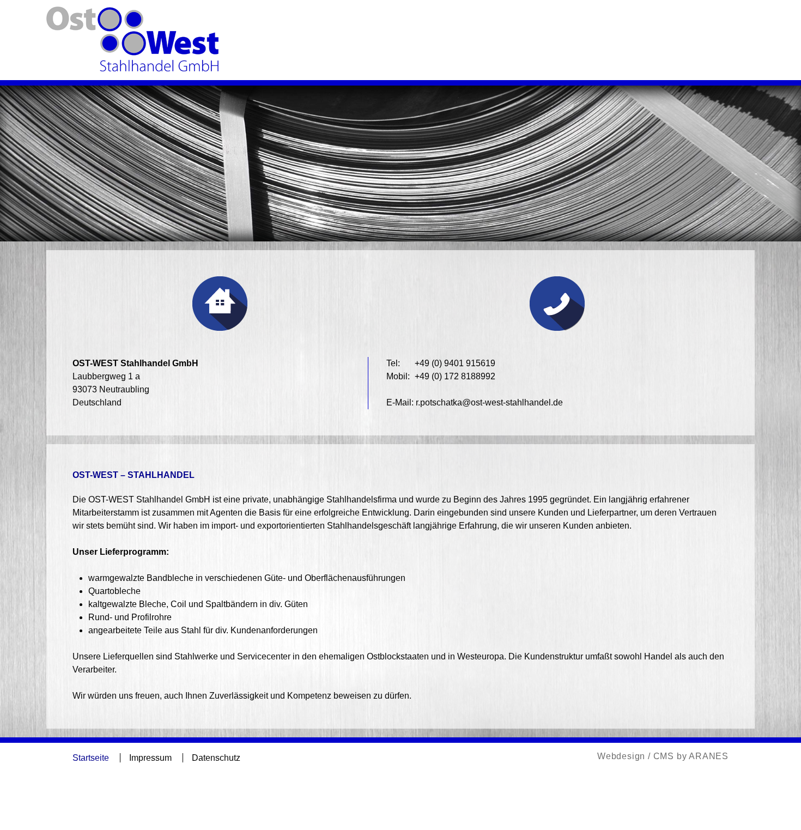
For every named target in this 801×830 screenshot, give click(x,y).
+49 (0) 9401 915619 (455, 363)
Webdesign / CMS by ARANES (663, 756)
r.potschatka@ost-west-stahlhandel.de (489, 402)
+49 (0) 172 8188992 (455, 376)
